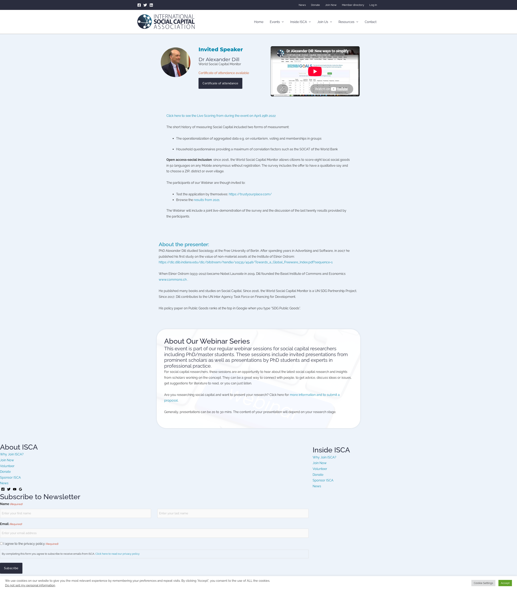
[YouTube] (14, 489)
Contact (370, 22)
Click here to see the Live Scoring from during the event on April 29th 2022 (221, 116)
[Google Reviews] (20, 489)
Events (275, 22)
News (302, 4)
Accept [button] (505, 583)
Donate (315, 4)
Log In (373, 4)
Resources (346, 22)
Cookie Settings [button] (483, 583)
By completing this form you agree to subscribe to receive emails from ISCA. (71, 553)
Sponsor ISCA (10, 477)
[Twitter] (145, 5)
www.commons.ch (173, 279)
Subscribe (11, 568)
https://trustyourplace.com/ (250, 194)
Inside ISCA (298, 22)
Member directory (353, 4)
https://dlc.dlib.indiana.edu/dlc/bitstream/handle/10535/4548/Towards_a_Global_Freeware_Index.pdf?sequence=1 (246, 262)
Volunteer (7, 466)
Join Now (331, 4)
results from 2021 (207, 200)
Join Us (322, 22)
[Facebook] (139, 5)
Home (258, 22)
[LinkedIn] (151, 5)
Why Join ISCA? (12, 454)
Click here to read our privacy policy (117, 553)
